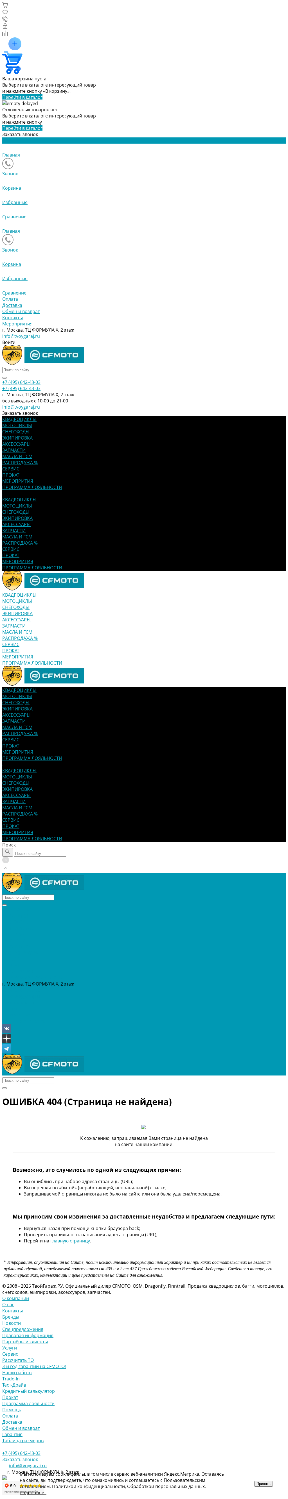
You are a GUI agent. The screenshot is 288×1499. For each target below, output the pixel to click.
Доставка (12, 305)
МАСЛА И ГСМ (17, 537)
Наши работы (17, 1372)
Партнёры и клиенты (25, 1342)
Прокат (10, 1397)
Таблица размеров (23, 1440)
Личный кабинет (20, 1002)
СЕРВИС (10, 549)
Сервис (10, 1354)
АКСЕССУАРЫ (16, 524)
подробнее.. (33, 1492)
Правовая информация (27, 1335)
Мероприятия (17, 324)
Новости (11, 1323)
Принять (263, 1484)
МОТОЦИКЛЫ (17, 506)
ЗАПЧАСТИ (14, 530)
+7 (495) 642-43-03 (21, 990)
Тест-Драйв (14, 1385)
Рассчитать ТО (18, 1360)
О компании (15, 1298)
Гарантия (12, 1434)
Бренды (10, 1317)
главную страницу (70, 1241)
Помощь (11, 1410)
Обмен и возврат (21, 311)
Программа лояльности (28, 1403)
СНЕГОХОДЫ (16, 512)
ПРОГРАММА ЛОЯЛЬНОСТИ (32, 568)
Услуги (9, 1348)
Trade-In (11, 1379)
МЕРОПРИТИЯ (17, 561)
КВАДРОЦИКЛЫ (19, 500)
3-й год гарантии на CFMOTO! (34, 1366)
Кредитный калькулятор (28, 1391)
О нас (8, 1304)
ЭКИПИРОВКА (17, 518)
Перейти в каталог (22, 97)
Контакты (12, 317)
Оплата (10, 299)
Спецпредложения (22, 1329)
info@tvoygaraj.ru (21, 336)
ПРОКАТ (10, 555)
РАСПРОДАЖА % (20, 543)
